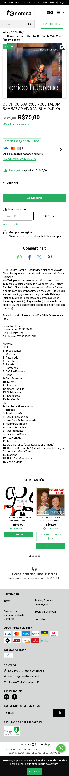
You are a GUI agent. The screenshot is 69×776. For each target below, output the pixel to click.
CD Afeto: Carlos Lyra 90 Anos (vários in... (18, 519)
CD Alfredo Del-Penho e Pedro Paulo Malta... (51, 519)
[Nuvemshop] (34, 746)
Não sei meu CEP (11, 224)
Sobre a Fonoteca (45, 611)
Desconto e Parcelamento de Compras (14, 615)
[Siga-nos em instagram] (6, 697)
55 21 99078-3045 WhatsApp (26, 670)
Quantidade (11, 183)
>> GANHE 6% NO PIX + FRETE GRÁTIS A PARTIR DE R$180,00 (34, 2)
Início (6, 32)
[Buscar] (30, 24)
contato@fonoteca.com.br (24, 676)
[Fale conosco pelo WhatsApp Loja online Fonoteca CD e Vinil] (60, 748)
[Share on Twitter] (39, 257)
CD (12, 32)
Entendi (34, 771)
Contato (40, 619)
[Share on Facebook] (29, 257)
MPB (19, 32)
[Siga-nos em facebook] (14, 697)
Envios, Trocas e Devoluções (44, 602)
